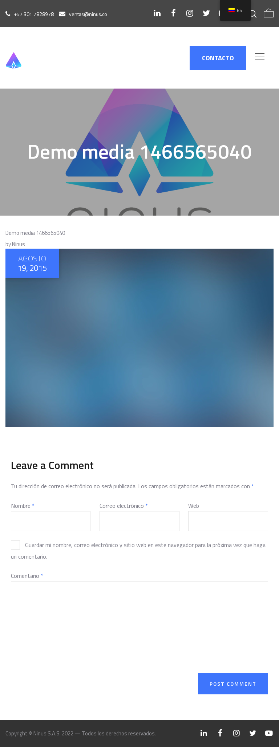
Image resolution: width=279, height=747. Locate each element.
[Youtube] (269, 733)
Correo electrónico (124, 505)
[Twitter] (206, 13)
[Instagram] (189, 13)
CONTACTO (218, 58)
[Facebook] (173, 13)
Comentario (27, 575)
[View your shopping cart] (269, 13)
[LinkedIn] (157, 13)
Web (193, 505)
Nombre (23, 505)
